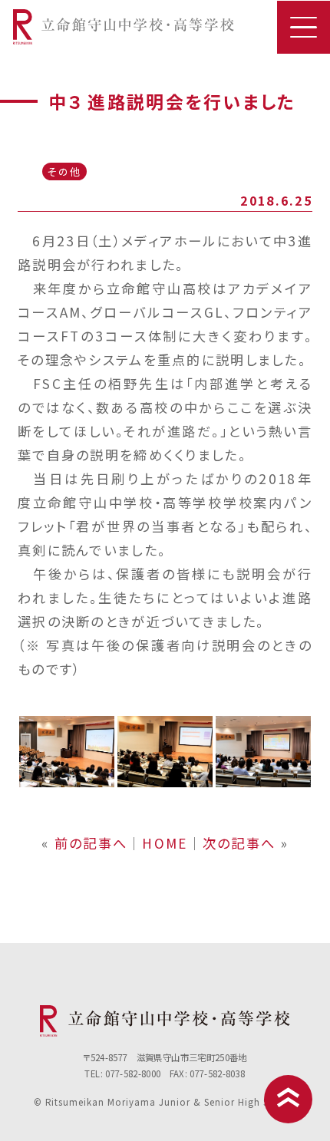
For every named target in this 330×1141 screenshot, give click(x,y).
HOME (164, 842)
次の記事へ (239, 842)
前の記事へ (90, 842)
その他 (64, 171)
